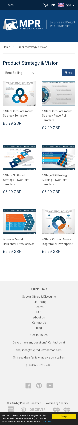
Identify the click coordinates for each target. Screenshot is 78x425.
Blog (39, 327)
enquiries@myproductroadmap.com (39, 350)
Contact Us (39, 322)
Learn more (47, 421)
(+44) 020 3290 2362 (39, 365)
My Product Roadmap (28, 403)
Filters (68, 72)
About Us (39, 317)
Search (39, 307)
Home (6, 46)
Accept (64, 416)
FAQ (39, 312)
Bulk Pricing (39, 301)
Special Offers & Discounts (39, 296)
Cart (52, 5)
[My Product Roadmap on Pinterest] (39, 387)
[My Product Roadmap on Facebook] (28, 387)
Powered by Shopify (56, 403)
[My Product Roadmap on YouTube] (50, 387)
